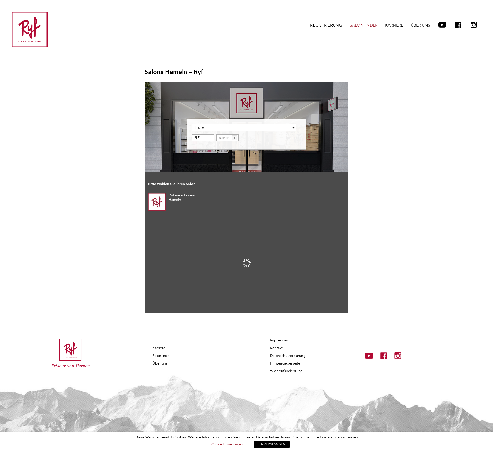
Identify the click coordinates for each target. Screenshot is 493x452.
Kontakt (276, 348)
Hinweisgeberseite (285, 363)
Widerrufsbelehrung (286, 371)
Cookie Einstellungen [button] (227, 444)
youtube (442, 25)
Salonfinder (363, 25)
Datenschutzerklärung (288, 355)
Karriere (394, 25)
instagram (474, 25)
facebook (458, 25)
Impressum (279, 340)
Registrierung (326, 25)
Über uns (420, 25)
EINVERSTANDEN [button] (272, 444)
